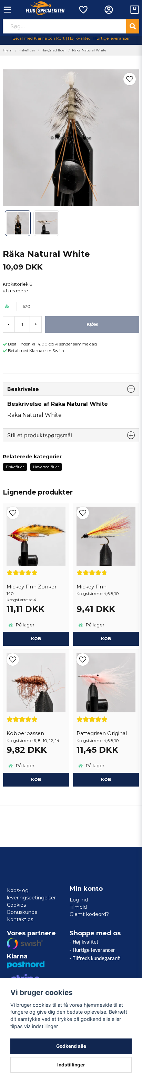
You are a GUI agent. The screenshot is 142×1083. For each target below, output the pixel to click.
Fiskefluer (27, 50)
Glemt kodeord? (89, 914)
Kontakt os (20, 919)
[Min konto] (108, 10)
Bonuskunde (22, 912)
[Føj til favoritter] (82, 10)
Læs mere (17, 290)
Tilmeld (78, 907)
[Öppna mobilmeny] (7, 10)
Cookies (16, 905)
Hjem (7, 50)
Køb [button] (106, 638)
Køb (36, 638)
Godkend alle (71, 1046)
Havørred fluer (53, 50)
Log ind (79, 900)
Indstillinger (71, 1064)
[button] (129, 79)
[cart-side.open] (134, 10)
